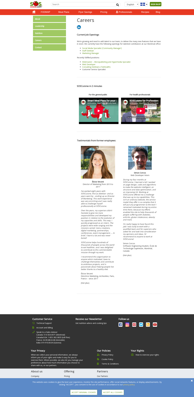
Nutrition (38, 33)
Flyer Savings (85, 12)
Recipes (145, 12)
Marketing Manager (90, 53)
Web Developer (88, 64)
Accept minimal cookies (84, 392)
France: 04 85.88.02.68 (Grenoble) (50, 340)
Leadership (39, 26)
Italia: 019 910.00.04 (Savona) (48, 342)
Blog (158, 12)
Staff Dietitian (88, 50)
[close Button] (192, 380)
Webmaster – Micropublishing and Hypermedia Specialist (106, 62)
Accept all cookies (112, 392)
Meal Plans (63, 12)
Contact (38, 47)
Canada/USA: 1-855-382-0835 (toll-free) (53, 337)
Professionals (125, 12)
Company (35, 376)
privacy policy (129, 384)
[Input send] (117, 5)
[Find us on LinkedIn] (79, 27)
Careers (38, 40)
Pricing (103, 12)
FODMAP (45, 12)
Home (34, 12)
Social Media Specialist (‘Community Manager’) (102, 48)
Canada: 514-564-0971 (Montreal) (50, 334)
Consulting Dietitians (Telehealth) (96, 67)
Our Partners (102, 376)
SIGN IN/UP (156, 4)
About (37, 19)
